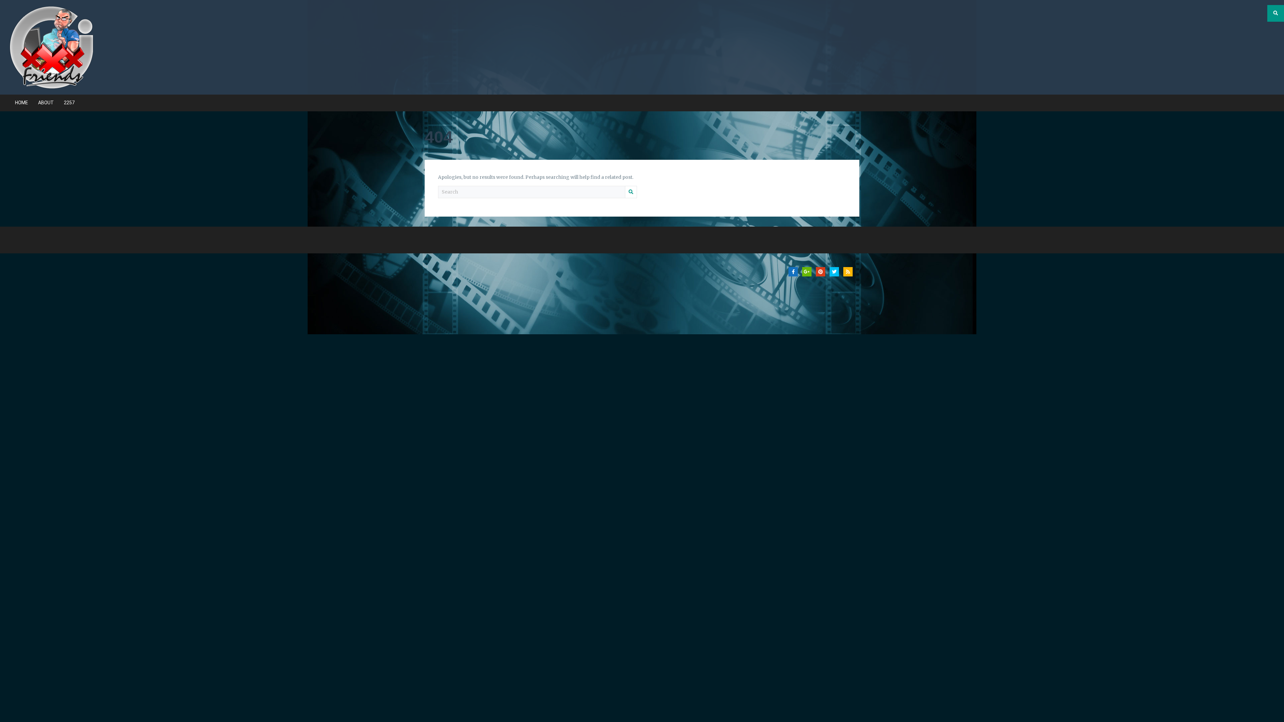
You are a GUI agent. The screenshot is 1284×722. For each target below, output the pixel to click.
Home (21, 102)
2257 (69, 102)
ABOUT (46, 102)
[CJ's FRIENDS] (51, 46)
